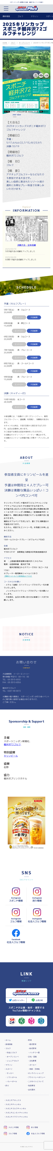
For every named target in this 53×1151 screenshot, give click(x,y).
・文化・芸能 (31, 1057)
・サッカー (9, 1073)
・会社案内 (30, 1090)
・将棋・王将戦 (34, 1069)
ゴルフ (20, 16)
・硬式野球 (32, 1044)
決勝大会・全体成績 (26, 245)
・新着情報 (8, 1044)
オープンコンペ (24, 43)
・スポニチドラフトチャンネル (16, 1117)
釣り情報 (34, 1127)
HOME (5, 43)
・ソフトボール (11, 1077)
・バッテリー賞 (34, 1052)
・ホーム (7, 1040)
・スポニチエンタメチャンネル (16, 1113)
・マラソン (8, 1065)
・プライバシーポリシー (35, 1077)
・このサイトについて (35, 1081)
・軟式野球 (32, 1048)
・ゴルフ (7, 1048)
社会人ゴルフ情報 (38, 1133)
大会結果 (34, 317)
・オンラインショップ (35, 1073)
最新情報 (6, 16)
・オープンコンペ (12, 1057)
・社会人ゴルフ (11, 1052)
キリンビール (11, 755)
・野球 (29, 1040)
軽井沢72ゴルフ (12, 744)
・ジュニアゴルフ (12, 1061)
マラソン (34, 16)
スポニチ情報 (13, 1127)
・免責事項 (30, 1086)
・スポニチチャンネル (12, 1104)
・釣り (6, 1086)
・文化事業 (32, 1061)
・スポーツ (8, 1069)
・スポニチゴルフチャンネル (15, 1108)
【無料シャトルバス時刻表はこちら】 (18, 576)
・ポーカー (32, 1065)
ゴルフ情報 (12, 1133)
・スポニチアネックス (12, 1100)
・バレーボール (11, 1081)
